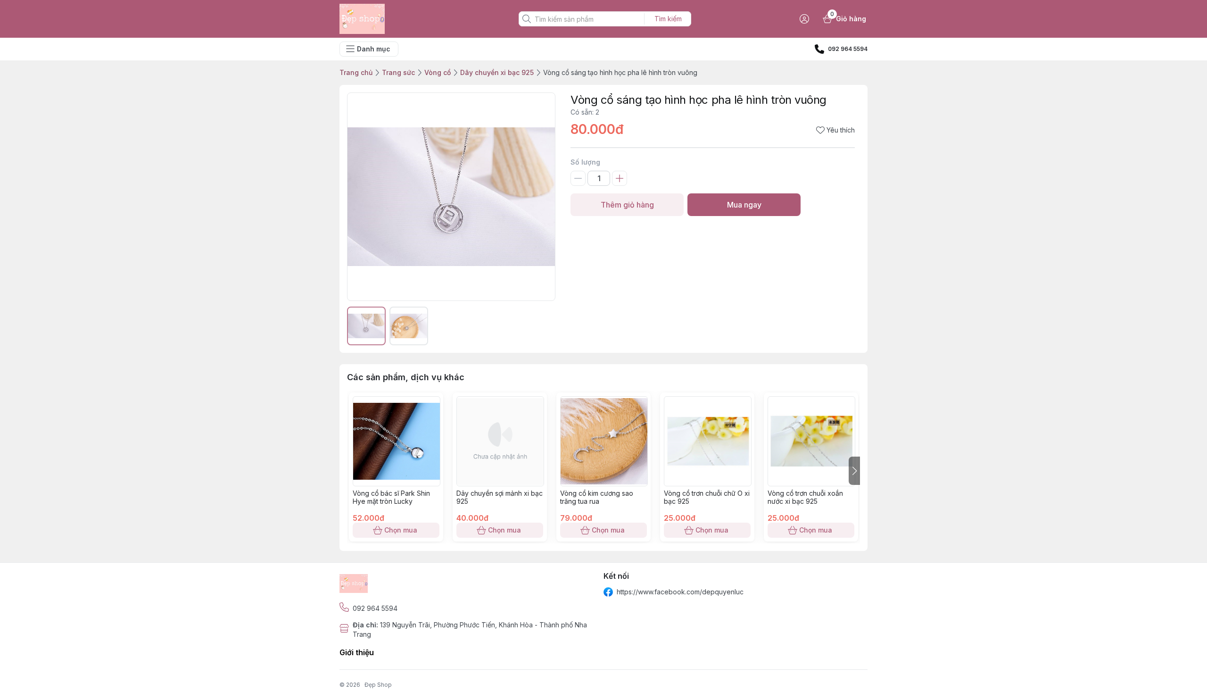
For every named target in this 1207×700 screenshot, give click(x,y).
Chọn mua (400, 530)
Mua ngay (744, 204)
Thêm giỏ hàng (627, 204)
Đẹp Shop (378, 684)
